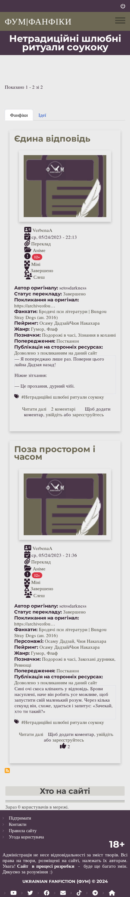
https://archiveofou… (34, 305)
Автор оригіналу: (36, 288)
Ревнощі (22, 665)
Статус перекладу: (38, 294)
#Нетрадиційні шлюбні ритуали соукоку (62, 397)
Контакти (18, 824)
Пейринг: (26, 323)
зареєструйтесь (88, 414)
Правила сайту (23, 830)
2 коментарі (63, 409)
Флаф (52, 329)
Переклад (41, 243)
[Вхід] (123, 6)
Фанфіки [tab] (19, 115)
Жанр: (22, 329)
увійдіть (54, 414)
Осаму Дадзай (54, 323)
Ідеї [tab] (42, 115)
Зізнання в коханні (97, 335)
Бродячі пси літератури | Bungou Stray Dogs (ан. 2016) (60, 314)
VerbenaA (42, 230)
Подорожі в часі (58, 335)
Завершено (42, 270)
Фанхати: (26, 311)
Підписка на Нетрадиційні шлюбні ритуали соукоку (7, 770)
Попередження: (34, 341)
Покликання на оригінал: (46, 300)
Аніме (39, 250)
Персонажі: (29, 641)
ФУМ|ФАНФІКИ (38, 21)
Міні (35, 264)
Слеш (39, 277)
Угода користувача (26, 837)
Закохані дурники (96, 659)
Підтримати (20, 818)
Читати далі (34, 409)
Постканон (67, 341)
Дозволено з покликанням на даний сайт (55, 353)
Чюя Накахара (85, 323)
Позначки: (27, 335)
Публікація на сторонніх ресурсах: (58, 347)
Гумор (37, 329)
